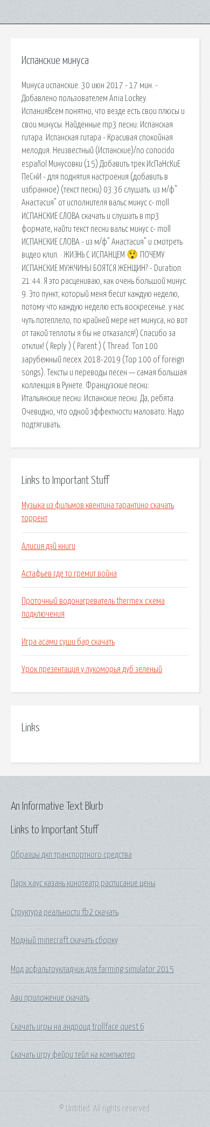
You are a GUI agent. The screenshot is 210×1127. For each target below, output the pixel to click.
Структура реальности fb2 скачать (64, 912)
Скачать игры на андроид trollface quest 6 (77, 1027)
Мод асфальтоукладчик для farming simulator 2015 (92, 969)
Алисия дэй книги (48, 546)
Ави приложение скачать (50, 998)
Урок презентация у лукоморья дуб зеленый (92, 669)
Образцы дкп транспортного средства (71, 855)
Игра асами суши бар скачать (68, 642)
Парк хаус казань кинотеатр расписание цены (83, 883)
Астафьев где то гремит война (69, 573)
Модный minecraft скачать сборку (64, 940)
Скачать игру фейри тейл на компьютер (73, 1055)
